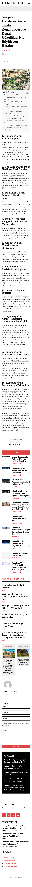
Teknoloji (16, 464)
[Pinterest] (12, 66)
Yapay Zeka (17, 486)
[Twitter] (7, 66)
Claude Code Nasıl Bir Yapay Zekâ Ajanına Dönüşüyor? (20, 493)
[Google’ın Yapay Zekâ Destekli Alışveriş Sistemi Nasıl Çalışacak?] (6, 566)
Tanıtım (15, 498)
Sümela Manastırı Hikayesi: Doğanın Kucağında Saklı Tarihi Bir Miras (23, 661)
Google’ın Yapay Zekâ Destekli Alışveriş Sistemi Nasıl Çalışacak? (19, 566)
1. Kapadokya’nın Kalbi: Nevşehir (13, 95)
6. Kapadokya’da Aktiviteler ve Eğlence (15, 116)
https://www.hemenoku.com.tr (10, 694)
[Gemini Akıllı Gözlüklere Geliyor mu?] (6, 519)
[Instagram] (8, 815)
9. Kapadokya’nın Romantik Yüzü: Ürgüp (16, 125)
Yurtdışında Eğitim (9, 860)
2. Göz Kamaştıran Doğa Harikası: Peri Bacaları (15, 98)
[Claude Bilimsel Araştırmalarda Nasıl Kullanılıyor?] (6, 482)
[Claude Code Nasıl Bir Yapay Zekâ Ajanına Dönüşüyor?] (6, 494)
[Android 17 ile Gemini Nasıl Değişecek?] (6, 544)
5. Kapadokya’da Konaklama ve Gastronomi (13, 112)
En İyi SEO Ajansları (10, 863)
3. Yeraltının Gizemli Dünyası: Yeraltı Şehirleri (14, 103)
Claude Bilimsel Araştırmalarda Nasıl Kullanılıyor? (21, 482)
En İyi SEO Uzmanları (10, 866)
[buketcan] (3, 54)
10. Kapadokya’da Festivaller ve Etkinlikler (14, 129)
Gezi (3, 590)
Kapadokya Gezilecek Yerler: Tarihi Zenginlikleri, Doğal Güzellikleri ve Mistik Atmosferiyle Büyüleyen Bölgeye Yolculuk (8, 667)
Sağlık (15, 536)
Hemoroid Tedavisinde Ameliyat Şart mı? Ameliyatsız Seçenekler (21, 530)
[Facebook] (3, 66)
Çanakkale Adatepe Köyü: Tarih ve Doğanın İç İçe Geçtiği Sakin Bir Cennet (14, 635)
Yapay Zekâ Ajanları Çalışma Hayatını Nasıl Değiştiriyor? (20, 459)
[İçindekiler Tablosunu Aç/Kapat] (26, 92)
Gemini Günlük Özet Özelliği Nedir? (20, 554)
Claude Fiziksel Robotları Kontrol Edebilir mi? (19, 470)
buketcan (14, 54)
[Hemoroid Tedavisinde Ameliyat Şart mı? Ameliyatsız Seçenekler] (6, 530)
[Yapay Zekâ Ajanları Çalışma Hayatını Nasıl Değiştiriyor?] (6, 459)
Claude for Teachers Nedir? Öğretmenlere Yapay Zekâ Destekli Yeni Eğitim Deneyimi (21, 505)
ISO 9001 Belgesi (9, 857)
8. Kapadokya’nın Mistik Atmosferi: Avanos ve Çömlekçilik (14, 122)
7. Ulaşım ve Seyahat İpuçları (12, 118)
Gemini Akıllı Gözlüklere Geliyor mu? (20, 518)
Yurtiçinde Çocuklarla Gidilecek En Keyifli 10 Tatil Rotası (15, 596)
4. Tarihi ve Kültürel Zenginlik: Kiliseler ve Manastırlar (15, 108)
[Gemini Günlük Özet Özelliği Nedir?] (6, 555)
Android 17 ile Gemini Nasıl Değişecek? (18, 543)
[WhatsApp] (16, 66)
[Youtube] (18, 815)
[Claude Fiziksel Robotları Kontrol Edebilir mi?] (6, 471)
